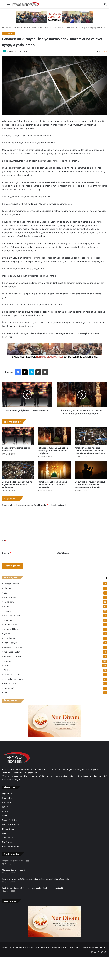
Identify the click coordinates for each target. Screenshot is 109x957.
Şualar (7, 634)
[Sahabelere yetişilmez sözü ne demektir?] (18, 436)
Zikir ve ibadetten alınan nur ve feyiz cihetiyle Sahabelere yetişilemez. (17, 484)
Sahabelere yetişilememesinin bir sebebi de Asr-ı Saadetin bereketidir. (53, 484)
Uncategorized (10, 688)
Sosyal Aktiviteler (10, 820)
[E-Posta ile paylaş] (38, 372)
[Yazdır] (45, 372)
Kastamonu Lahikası (13, 647)
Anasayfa (8, 27)
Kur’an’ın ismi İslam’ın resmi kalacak (16, 861)
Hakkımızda (7, 802)
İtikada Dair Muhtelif (13, 674)
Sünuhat (7, 588)
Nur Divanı (7, 842)
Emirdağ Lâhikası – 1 (13, 584)
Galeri (4, 816)
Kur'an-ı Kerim (10, 684)
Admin (10, 51)
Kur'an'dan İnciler (12, 652)
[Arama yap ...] (105, 5)
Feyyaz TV (7, 794)
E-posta (6, 553)
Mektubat (8, 620)
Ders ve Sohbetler (10, 824)
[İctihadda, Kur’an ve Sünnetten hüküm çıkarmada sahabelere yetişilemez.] (54, 436)
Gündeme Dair (10, 624)
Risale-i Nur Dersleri (13, 656)
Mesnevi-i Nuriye (11, 629)
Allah (8, 670)
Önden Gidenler (9, 829)
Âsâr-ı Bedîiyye (10, 643)
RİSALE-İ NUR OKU (11, 846)
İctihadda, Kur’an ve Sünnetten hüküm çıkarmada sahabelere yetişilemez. (53, 450)
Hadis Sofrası (10, 602)
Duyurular (6, 833)
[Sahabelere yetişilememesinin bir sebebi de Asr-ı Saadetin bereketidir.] (54, 470)
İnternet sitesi (63, 553)
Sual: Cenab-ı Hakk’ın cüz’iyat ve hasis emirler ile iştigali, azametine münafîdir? (33, 888)
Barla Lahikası (10, 597)
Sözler (7, 606)
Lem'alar (8, 611)
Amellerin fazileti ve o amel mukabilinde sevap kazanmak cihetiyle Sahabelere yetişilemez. (90, 450)
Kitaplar (5, 811)
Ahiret (6, 693)
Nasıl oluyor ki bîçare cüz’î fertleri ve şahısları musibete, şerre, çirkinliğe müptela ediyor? (36, 879)
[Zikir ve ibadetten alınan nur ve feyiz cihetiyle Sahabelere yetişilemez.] (18, 470)
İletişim (5, 807)
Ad (4, 541)
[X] (25, 372)
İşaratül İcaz (9, 638)
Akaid (16, 27)
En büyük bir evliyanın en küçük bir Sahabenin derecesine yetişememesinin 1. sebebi (90, 484)
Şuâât (6, 593)
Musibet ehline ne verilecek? (13, 870)
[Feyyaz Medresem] (26, 4)
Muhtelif (7, 661)
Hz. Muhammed (14, 679)
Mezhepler (25, 27)
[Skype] (31, 372)
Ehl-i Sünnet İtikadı (12, 615)
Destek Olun (7, 798)
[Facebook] (18, 372)
